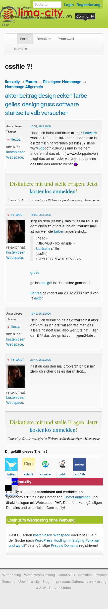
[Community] (13, 36)
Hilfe (5, 24)
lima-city (12, 81)
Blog (45, 581)
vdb (35, 112)
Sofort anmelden (78, 496)
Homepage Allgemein (24, 86)
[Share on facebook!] (81, 475)
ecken (65, 95)
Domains (44, 16)
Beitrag (36, 292)
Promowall (66, 38)
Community (85, 16)
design (47, 95)
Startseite (42, 248)
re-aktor (17, 214)
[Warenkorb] (13, 22)
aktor (11, 95)
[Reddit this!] (64, 475)
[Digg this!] (30, 475)
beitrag (28, 95)
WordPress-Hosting (17, 16)
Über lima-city (29, 581)
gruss (47, 103)
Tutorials (20, 48)
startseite (17, 112)
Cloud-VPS (63, 16)
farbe (80, 95)
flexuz (16, 139)
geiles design (22, 103)
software (67, 103)
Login (69, 4)
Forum (25, 38)
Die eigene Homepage (62, 81)
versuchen (55, 112)
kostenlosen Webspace (15, 154)
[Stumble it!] (47, 475)
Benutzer (44, 38)
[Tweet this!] (13, 475)
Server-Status (60, 587)
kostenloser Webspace (20, 7)
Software (90, 132)
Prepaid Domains (64, 545)
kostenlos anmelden (53, 191)
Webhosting (11, 574)
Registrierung (88, 4)
